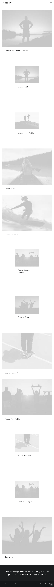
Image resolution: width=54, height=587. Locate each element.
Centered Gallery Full (26, 501)
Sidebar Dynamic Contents (24, 271)
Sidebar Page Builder (12, 419)
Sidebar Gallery (10, 557)
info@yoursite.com (27, 574)
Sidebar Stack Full (24, 455)
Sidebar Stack (10, 188)
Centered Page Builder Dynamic (16, 50)
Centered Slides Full (12, 373)
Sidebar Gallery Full (12, 235)
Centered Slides (23, 87)
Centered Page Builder (26, 133)
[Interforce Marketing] (7, 3)
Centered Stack (23, 317)
